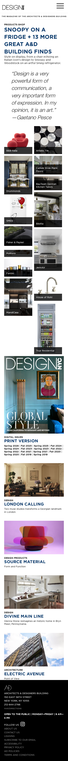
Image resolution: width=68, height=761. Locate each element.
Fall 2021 (26, 451)
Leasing (9, 736)
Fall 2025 (26, 445)
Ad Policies (11, 751)
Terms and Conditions (19, 754)
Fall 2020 (55, 451)
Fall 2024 (56, 445)
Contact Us (12, 732)
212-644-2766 (12, 704)
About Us (10, 728)
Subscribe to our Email (20, 739)
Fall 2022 (56, 448)
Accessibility (13, 743)
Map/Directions (13, 708)
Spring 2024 (11, 448)
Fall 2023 (26, 448)
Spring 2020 (11, 454)
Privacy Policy (14, 747)
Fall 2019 (26, 454)
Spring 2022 (11, 451)
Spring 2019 (41, 454)
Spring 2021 (40, 451)
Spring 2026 (11, 445)
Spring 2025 (41, 445)
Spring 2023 (41, 448)
